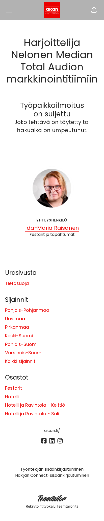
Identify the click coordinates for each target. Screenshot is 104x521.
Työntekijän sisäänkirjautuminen (52, 469)
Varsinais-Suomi (23, 352)
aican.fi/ (52, 430)
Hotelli (12, 396)
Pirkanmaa (17, 327)
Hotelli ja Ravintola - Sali (32, 413)
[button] (94, 10)
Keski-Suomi (19, 335)
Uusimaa (15, 319)
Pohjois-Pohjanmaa (27, 310)
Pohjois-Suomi (21, 344)
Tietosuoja (17, 283)
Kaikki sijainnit (20, 361)
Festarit (13, 388)
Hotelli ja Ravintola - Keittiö (35, 405)
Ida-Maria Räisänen (52, 228)
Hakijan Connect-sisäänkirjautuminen (52, 475)
